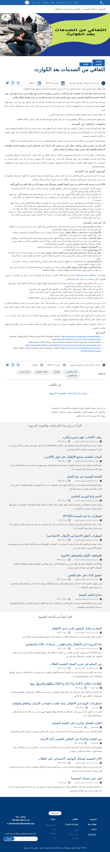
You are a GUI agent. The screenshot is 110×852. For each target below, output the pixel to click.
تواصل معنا (92, 824)
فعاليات (75, 819)
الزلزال (57, 372)
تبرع (54, 837)
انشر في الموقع (51, 825)
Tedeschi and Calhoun (86, 275)
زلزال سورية (24, 372)
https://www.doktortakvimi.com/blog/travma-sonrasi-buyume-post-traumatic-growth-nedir (63, 345)
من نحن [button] (70, 2)
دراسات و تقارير (73, 834)
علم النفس (72, 375)
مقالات (85, 64)
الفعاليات (52, 2)
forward (98, 351)
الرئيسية (76, 2)
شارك (52, 819)
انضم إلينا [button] (55, 813)
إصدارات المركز (71, 824)
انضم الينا (53, 833)
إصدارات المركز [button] (61, 2)
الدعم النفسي (71, 372)
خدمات (38, 2)
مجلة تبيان (75, 838)
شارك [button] (33, 2)
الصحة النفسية (89, 9)
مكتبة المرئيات (45, 2)
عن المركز (92, 834)
